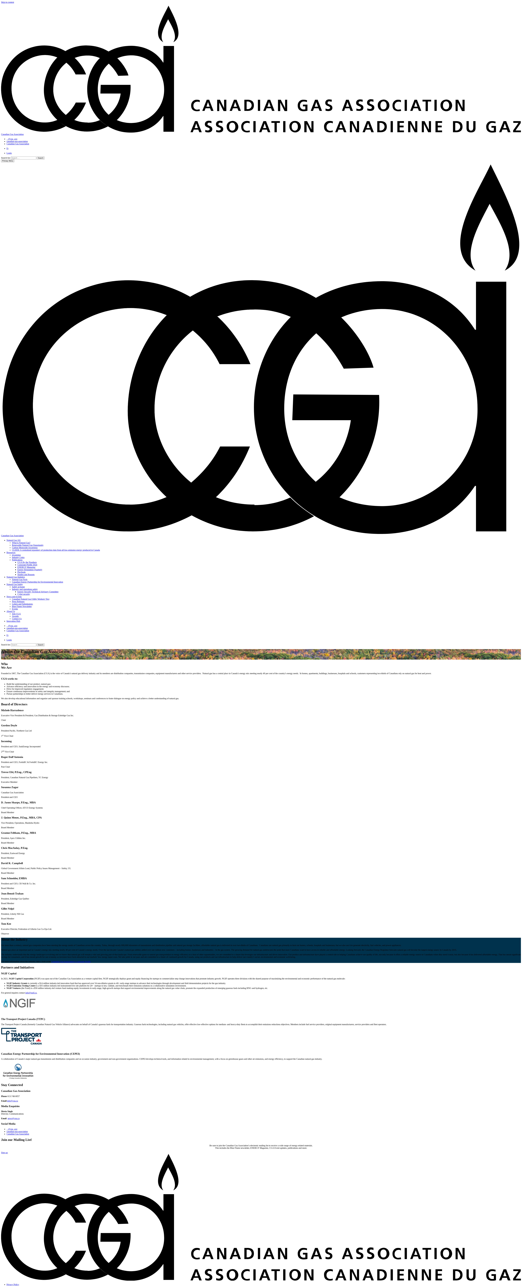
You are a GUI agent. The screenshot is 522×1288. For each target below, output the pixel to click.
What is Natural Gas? (21, 543)
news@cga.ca (14, 1118)
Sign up (4, 1152)
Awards (15, 616)
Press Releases (18, 601)
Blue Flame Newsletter (22, 606)
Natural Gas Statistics (16, 577)
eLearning (16, 555)
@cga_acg (12, 1129)
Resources (11, 552)
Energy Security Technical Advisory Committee (37, 592)
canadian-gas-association (17, 1131)
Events (15, 609)
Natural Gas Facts (19, 579)
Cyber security (23, 594)
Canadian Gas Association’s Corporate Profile (71, 961)
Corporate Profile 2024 (27, 565)
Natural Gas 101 (14, 540)
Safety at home (18, 587)
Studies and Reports (26, 574)
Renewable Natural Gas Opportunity (28, 545)
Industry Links (18, 557)
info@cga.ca (12, 1101)
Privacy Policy (13, 1284)
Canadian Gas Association (18, 1134)
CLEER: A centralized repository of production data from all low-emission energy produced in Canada (56, 550)
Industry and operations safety (25, 589)
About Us (11, 611)
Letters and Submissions (22, 604)
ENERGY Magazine (26, 567)
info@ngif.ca (31, 993)
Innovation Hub (13, 621)
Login (9, 153)
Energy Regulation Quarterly (29, 570)
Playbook (21, 572)
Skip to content (7, 2)
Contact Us (17, 619)
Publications (17, 560)
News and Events (14, 596)
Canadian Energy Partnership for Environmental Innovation (37, 582)
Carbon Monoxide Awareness (25, 547)
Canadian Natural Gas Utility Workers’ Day (30, 599)
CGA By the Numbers (27, 562)
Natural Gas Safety (15, 584)
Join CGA (16, 614)
